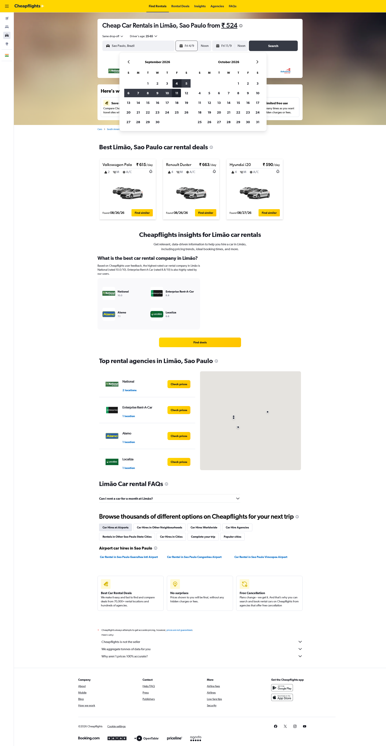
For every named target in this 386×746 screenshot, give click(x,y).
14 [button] (138, 102)
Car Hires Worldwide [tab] (204, 527)
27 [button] (128, 122)
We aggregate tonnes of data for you (126, 649)
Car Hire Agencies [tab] (237, 527)
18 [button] (177, 102)
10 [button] (167, 93)
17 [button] (167, 102)
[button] (6, 6)
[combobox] (113, 36)
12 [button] (186, 93)
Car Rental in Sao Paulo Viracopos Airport (260, 557)
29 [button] (148, 122)
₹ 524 (229, 25)
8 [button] (148, 93)
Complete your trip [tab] (203, 536)
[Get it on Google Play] (282, 687)
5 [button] (186, 83)
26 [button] (186, 112)
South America (114, 129)
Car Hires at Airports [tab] (115, 527)
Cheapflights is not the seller (121, 642)
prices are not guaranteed (179, 630)
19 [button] (186, 102)
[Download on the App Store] (282, 697)
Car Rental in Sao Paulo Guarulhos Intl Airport (129, 557)
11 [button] (176, 93)
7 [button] (138, 93)
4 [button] (177, 83)
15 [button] (148, 102)
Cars (100, 129)
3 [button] (167, 83)
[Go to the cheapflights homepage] (29, 6)
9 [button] (157, 93)
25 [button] (177, 112)
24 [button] (167, 112)
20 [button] (128, 112)
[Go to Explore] (7, 44)
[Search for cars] (7, 35)
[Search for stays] (7, 27)
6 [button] (128, 93)
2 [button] (157, 83)
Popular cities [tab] (232, 536)
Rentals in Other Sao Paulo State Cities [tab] (127, 536)
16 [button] (157, 102)
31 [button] (257, 122)
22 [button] (148, 112)
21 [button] (138, 112)
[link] (200, 342)
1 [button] (148, 83)
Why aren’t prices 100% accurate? (125, 656)
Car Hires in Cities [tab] (171, 536)
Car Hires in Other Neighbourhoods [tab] (159, 527)
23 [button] (157, 112)
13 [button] (128, 102)
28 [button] (138, 122)
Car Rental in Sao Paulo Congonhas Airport (194, 557)
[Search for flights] (7, 18)
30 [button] (157, 122)
